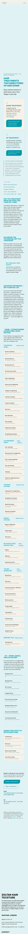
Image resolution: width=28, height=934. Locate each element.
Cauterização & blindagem (12, 625)
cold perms (9, 144)
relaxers (14, 113)
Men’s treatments (11, 786)
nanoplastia (9, 115)
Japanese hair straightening (13, 492)
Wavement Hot (13, 681)
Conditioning (13, 738)
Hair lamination (11, 416)
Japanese (9, 113)
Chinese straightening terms (12, 478)
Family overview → (20, 346)
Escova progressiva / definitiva (13, 588)
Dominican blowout (12, 563)
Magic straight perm (10, 525)
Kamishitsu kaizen (11, 505)
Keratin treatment (13, 353)
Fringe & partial (13, 694)
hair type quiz (9, 269)
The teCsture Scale (11, 758)
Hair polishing (10, 422)
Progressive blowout (10, 594)
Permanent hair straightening (12, 454)
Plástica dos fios (11, 600)
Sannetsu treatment (10, 512)
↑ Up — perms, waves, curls (10, 194)
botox (14, 115)
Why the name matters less (10, 184)
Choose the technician (9, 187)
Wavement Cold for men (11, 706)
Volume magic (11, 531)
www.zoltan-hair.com (18, 818)
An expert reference (9, 189)
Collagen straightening (12, 391)
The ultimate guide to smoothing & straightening (13, 123)
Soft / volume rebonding (11, 460)
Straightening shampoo (12, 434)
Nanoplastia (12, 576)
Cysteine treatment (14, 397)
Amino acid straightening (11, 385)
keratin (12, 111)
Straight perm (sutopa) (11, 499)
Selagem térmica (9, 631)
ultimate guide (16, 339)
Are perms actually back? (12, 712)
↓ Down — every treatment (10, 191)
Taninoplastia (10, 613)
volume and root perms (12, 145)
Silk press (11, 556)
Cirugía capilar (12, 607)
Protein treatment (11, 404)
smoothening (9, 116)
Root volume (12, 688)
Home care (13, 745)
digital (17, 142)
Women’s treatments (12, 781)
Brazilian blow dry (12, 365)
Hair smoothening (13, 466)
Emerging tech (12, 643)
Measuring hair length (12, 751)
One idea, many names (14, 372)
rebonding (17, 111)
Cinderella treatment (10, 428)
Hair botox (12, 582)
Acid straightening (10, 379)
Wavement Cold (13, 675)
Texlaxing (13, 472)
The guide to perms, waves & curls (14, 153)
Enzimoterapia (9, 619)
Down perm (10, 537)
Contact (14, 816)
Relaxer (12, 550)
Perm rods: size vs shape (11, 700)
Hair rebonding (11, 447)
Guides (19, 194)
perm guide (9, 666)
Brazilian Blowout (10, 359)
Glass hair (12, 410)
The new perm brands (12, 718)
